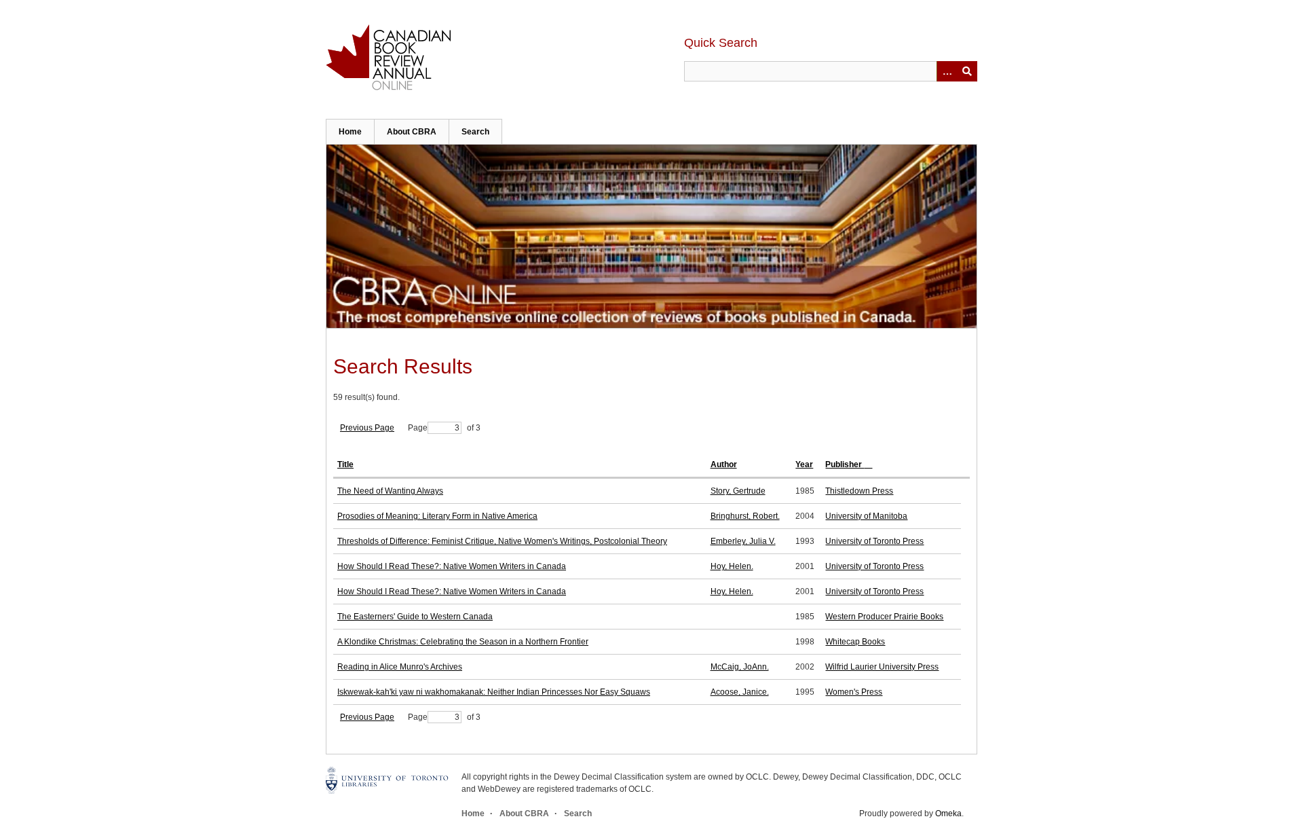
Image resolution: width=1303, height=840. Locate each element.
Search (475, 131)
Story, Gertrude (738, 491)
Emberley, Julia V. (743, 541)
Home (350, 131)
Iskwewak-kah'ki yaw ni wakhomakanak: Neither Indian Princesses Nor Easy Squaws (493, 692)
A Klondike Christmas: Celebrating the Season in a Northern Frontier (462, 641)
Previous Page (367, 428)
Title (345, 464)
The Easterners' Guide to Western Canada (415, 616)
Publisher (844, 464)
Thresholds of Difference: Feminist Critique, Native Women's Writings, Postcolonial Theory (502, 541)
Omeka (948, 813)
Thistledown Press (859, 491)
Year (804, 464)
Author (724, 464)
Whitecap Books (855, 641)
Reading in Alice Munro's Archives (399, 667)
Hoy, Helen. (732, 566)
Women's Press (853, 692)
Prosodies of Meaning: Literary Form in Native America (437, 516)
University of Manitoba (866, 516)
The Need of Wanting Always (390, 491)
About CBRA (411, 131)
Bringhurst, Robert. (745, 516)
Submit (967, 71)
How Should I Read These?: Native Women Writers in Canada (451, 566)
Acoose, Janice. (740, 692)
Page (418, 428)
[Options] (947, 71)
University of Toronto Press (874, 541)
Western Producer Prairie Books (884, 616)
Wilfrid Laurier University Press (882, 667)
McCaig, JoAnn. (740, 667)
